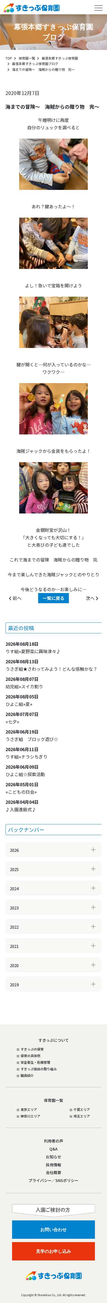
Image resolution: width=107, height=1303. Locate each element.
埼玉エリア (82, 1116)
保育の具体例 (30, 1055)
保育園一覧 (27, 58)
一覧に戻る (53, 598)
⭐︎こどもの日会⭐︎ (21, 788)
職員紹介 (27, 1075)
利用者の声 (53, 1141)
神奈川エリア (30, 1116)
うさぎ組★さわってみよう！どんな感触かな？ (51, 665)
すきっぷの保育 (32, 1049)
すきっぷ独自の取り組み (39, 1068)
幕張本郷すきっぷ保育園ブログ (35, 63)
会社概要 (53, 1172)
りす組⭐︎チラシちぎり (26, 753)
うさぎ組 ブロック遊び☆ (31, 735)
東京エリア (29, 1109)
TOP (8, 58)
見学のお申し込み (53, 1251)
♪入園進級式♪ (21, 806)
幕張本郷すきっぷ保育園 (60, 58)
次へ (90, 598)
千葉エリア (82, 1109)
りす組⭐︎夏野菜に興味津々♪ (33, 648)
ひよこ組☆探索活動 (25, 770)
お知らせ (53, 1156)
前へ (17, 598)
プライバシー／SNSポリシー (53, 1180)
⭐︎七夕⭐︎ (21, 718)
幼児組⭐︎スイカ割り (24, 683)
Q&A (53, 1149)
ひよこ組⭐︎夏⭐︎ (21, 700)
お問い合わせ (53, 1229)
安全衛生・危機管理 (35, 1062)
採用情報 (53, 1164)
